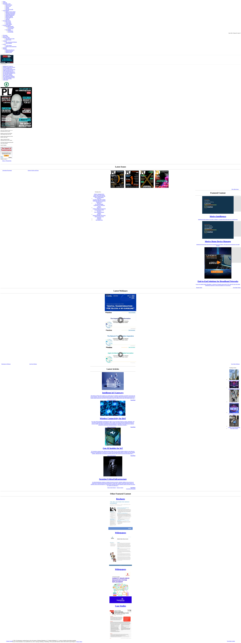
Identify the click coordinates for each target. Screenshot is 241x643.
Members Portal (9, 52)
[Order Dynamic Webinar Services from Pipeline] (6, 158)
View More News (99, 220)
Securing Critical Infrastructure (9, 69)
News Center (8, 6)
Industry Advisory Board (10, 11)
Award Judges (8, 23)
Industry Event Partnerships (11, 46)
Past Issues (5, 35)
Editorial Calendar (9, 16)
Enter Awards (8, 21)
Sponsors (7, 8)
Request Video (199, 287)
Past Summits (8, 29)
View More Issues (235, 189)
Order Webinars (9, 43)
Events (4, 44)
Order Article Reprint (111, 400)
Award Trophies (9, 24)
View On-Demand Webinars (11, 42)
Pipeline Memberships (10, 15)
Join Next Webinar (33, 364)
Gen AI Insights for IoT (7, 68)
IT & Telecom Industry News (9, 77)
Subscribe (5, 2)
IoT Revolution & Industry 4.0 (9, 73)
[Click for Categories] (7, 62)
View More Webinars (235, 364)
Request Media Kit (9, 17)
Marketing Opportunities (10, 12)
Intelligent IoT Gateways (8, 66)
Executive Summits (7, 25)
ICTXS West (10, 28)
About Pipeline (6, 10)
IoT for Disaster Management (9, 71)
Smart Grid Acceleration (8, 75)
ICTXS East (10, 30)
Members (5, 48)
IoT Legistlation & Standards (8, 76)
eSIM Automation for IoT (8, 70)
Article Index (5, 79)
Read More (133, 400)
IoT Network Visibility (7, 74)
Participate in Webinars (6, 364)
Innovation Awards (9, 9)
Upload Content (9, 641)
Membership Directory (10, 49)
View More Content (231, 641)
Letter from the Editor (7, 78)
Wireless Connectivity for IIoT (9, 67)
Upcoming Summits (9, 26)
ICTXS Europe (11, 27)
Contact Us (8, 18)
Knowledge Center (7, 3)
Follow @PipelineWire (6, 160)
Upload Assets (8, 39)
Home (4, 1)
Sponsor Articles (120, 487)
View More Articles (234, 428)
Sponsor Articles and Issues (33, 170)
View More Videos (236, 287)
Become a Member (9, 51)
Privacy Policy (79, 641)
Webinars (7, 7)
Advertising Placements (10, 13)
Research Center (9, 4)
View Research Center (10, 38)
